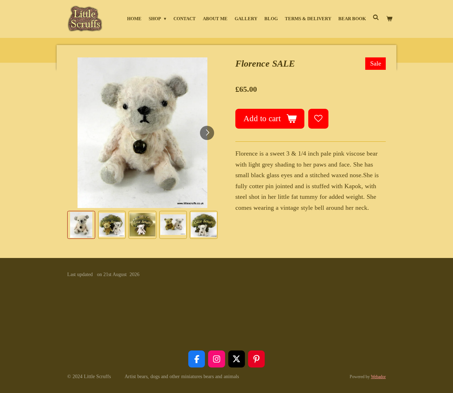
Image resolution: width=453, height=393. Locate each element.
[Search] (376, 17)
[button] (81, 225)
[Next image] (207, 133)
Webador (378, 377)
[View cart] (389, 19)
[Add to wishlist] (318, 119)
